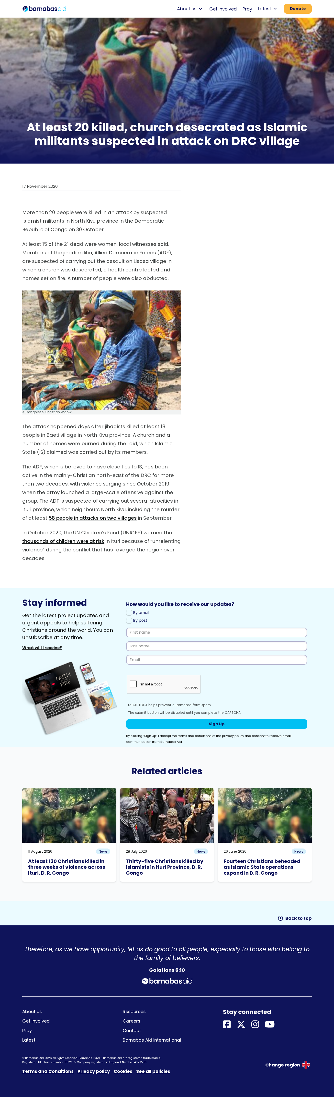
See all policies (153, 1071)
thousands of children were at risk (63, 541)
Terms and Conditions (48, 1071)
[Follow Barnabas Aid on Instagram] (255, 1024)
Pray (247, 9)
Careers (131, 1021)
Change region (282, 1065)
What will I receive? (42, 648)
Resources (134, 1011)
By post (139, 620)
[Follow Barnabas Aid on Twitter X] (241, 1024)
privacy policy (233, 736)
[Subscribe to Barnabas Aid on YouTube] (270, 1024)
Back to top (295, 918)
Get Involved (223, 9)
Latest (28, 1040)
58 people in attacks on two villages (93, 518)
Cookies (123, 1071)
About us (32, 1011)
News (103, 851)
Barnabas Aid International (152, 1040)
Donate (298, 8)
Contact (132, 1030)
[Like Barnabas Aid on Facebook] (227, 1024)
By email (140, 612)
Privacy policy (94, 1071)
